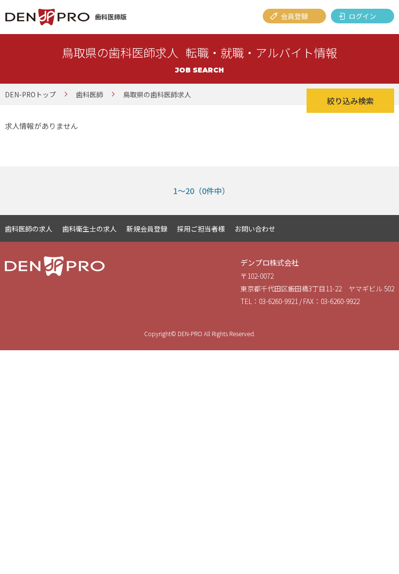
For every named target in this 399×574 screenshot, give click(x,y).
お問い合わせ (255, 228)
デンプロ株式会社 (269, 262)
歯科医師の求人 (29, 228)
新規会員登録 (147, 228)
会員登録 (294, 16)
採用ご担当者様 (201, 228)
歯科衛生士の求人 (89, 228)
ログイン (362, 16)
